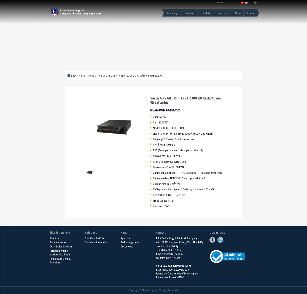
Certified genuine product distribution (60, 252)
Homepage (173, 13)
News (238, 13)
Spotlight (126, 238)
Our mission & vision (61, 246)
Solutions (190, 13)
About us (54, 238)
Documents (127, 246)
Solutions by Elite (94, 238)
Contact (251, 13)
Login (255, 2)
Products (206, 13)
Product (92, 75)
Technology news (130, 242)
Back (73, 75)
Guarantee (223, 13)
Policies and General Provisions (60, 260)
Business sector (58, 242)
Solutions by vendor (96, 242)
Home (82, 75)
